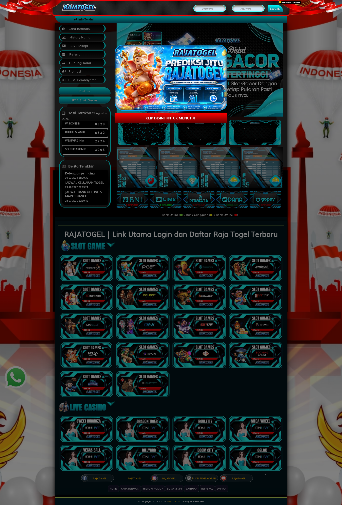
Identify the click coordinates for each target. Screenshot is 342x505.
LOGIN (275, 9)
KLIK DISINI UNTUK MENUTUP (171, 117)
